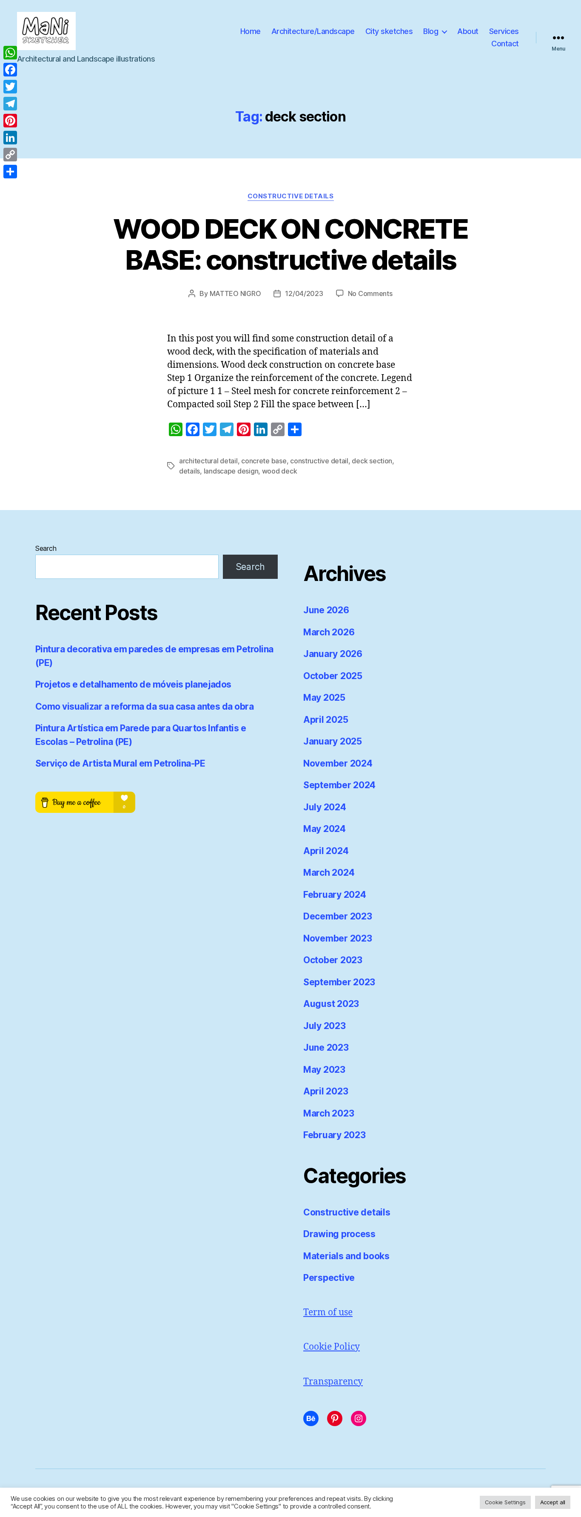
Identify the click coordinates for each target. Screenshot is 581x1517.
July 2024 (324, 807)
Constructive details (291, 196)
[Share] (10, 171)
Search (45, 548)
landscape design (231, 471)
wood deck (279, 471)
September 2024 (339, 785)
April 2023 (325, 1091)
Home (250, 31)
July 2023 (324, 1026)
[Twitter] (10, 86)
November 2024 (338, 763)
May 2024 (324, 828)
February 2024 (334, 894)
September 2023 (339, 982)
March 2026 (328, 632)
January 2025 (332, 741)
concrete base (264, 461)
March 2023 (328, 1113)
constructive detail (319, 461)
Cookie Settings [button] (505, 1502)
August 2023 (331, 1003)
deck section (372, 461)
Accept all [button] (552, 1502)
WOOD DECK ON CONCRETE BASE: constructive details (290, 244)
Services (504, 31)
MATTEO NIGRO (235, 293)
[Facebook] (10, 69)
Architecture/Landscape (313, 31)
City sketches (389, 31)
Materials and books (346, 1256)
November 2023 (337, 938)
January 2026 (332, 654)
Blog (430, 31)
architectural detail (208, 461)
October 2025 (332, 676)
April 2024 (325, 851)
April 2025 (325, 719)
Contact (505, 43)
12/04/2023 (304, 293)
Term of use (328, 1312)
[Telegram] (10, 103)
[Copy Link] (10, 154)
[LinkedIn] (10, 137)
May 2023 (324, 1069)
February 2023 (334, 1135)
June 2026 (326, 610)
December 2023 (337, 916)
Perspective (329, 1277)
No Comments (370, 293)
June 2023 (326, 1047)
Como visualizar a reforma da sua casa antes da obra (144, 706)
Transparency (333, 1381)
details (189, 471)
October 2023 (332, 960)
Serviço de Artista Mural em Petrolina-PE (120, 763)
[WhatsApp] (10, 52)
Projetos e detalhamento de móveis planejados (133, 684)
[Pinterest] (10, 120)
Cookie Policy (331, 1347)
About (467, 31)
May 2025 (324, 697)
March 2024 (328, 872)
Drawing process (339, 1234)
